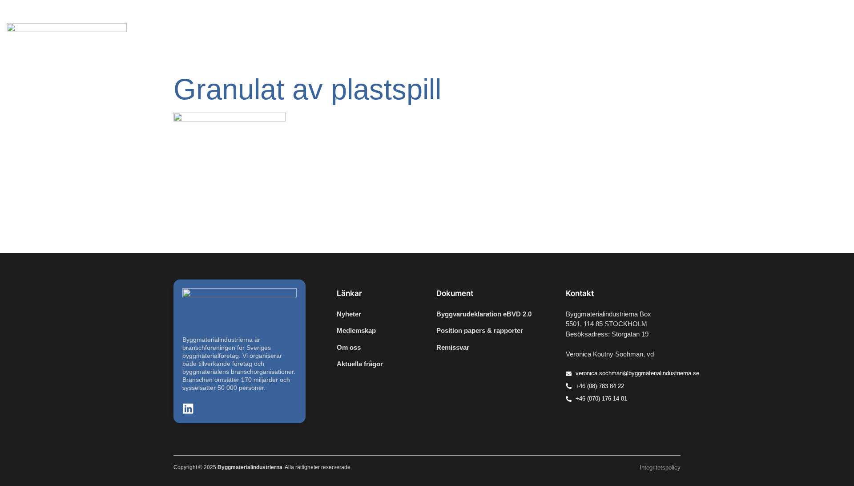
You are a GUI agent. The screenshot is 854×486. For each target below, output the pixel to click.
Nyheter (538, 43)
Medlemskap (778, 43)
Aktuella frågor (590, 43)
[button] (836, 11)
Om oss (825, 43)
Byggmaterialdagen (661, 43)
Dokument (725, 43)
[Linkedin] (822, 11)
